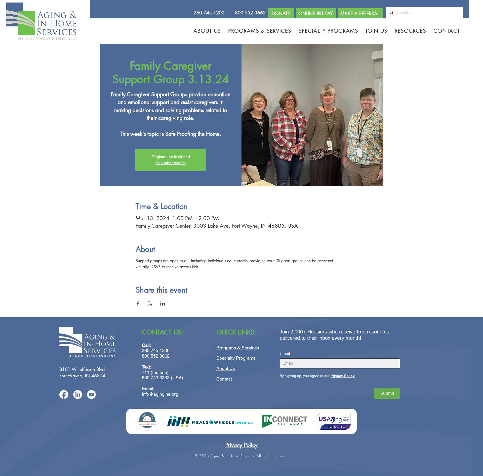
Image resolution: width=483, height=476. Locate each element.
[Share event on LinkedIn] (162, 303)
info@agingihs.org (160, 394)
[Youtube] (91, 394)
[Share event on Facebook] (138, 303)
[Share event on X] (150, 303)
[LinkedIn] (77, 394)
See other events (170, 162)
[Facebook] (63, 394)
